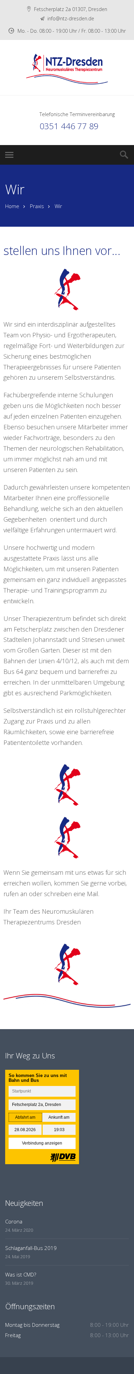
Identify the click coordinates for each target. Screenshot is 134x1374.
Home (12, 206)
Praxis (37, 206)
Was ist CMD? (20, 1274)
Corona (13, 1221)
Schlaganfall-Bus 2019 (31, 1247)
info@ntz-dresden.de (70, 18)
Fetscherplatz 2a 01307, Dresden (70, 9)
